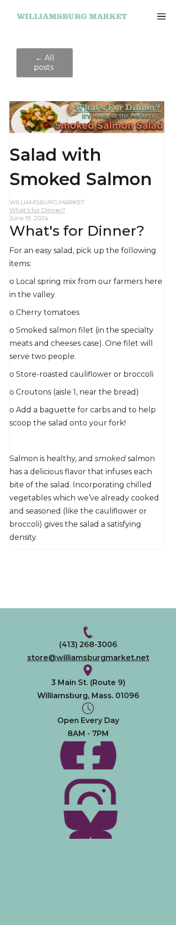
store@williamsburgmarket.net (88, 657)
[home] (79, 16)
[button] (161, 16)
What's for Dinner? (37, 210)
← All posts (44, 62)
